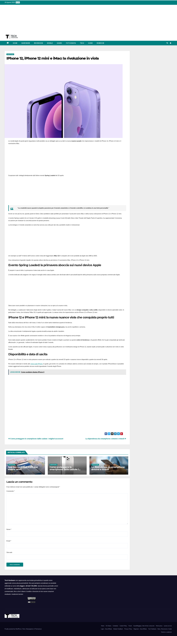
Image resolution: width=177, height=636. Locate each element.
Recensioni (38, 43)
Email (8, 541)
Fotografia (71, 43)
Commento (10, 491)
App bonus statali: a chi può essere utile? (23, 468)
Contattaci (115, 626)
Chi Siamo (108, 626)
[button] (167, 43)
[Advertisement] (88, 21)
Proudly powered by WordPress (13, 629)
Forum (130, 626)
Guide (90, 43)
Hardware (25, 43)
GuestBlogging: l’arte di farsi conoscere (143, 626)
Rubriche (100, 43)
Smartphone (10, 54)
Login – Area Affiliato (106, 629)
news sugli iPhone (37, 364)
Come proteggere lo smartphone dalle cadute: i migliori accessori (36, 439)
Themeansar (38, 629)
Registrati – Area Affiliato (140, 629)
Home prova (159, 626)
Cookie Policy (123, 626)
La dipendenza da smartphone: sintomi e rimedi (105, 439)
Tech (82, 43)
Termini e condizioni (166, 632)
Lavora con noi (168, 626)
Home (15, 43)
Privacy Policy (128, 629)
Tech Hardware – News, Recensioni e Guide (160, 629)
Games (59, 43)
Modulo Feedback (118, 629)
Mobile (50, 43)
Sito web (9, 552)
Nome (8, 529)
